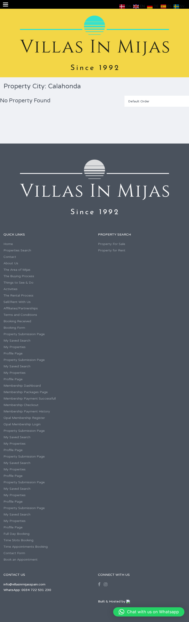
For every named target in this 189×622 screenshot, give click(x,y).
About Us (10, 263)
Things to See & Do (18, 283)
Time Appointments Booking (25, 547)
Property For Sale (111, 244)
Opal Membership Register (24, 418)
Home (8, 244)
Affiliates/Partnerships (20, 308)
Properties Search (17, 250)
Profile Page (13, 353)
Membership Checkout (20, 405)
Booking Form (14, 328)
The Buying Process (18, 276)
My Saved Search (16, 341)
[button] (148, 611)
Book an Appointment (20, 560)
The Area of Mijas (16, 270)
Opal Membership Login (22, 424)
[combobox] (156, 101)
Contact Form (14, 553)
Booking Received (17, 321)
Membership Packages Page (25, 392)
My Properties (14, 347)
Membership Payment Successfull (29, 398)
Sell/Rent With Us (17, 302)
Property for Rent (111, 250)
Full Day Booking (16, 534)
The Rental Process (18, 295)
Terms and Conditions (20, 315)
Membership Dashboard (22, 386)
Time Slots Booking (18, 540)
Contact (9, 257)
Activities (10, 289)
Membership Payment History (26, 411)
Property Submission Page (24, 334)
